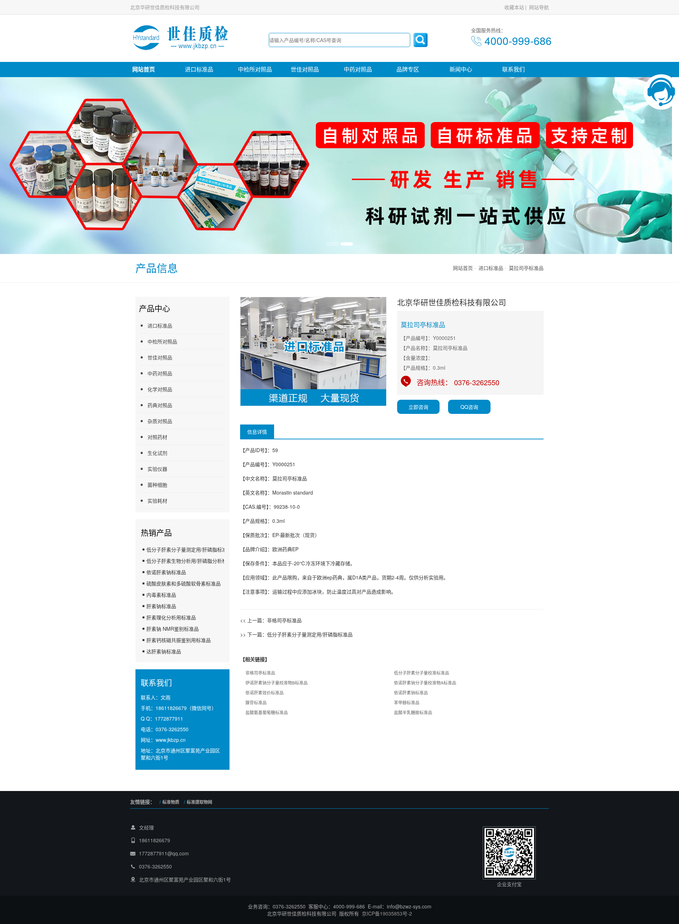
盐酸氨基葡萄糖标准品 (266, 712)
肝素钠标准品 (161, 606)
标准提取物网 (199, 802)
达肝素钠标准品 (163, 651)
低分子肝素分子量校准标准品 (421, 673)
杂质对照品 (159, 421)
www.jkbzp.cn (171, 739)
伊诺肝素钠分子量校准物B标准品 (276, 683)
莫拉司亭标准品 (526, 267)
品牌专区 (407, 69)
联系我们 (513, 69)
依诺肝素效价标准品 (264, 692)
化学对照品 (159, 389)
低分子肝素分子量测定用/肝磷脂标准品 (189, 549)
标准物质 (170, 802)
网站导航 (539, 7)
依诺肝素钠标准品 (166, 572)
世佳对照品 (305, 69)
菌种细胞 (157, 484)
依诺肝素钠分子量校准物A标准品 (425, 683)
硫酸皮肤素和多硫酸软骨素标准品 (183, 583)
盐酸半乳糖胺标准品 (413, 712)
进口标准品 (199, 69)
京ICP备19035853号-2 (387, 913)
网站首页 (143, 69)
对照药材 (157, 436)
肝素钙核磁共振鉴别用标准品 (178, 639)
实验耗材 (157, 500)
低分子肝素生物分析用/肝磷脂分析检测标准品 (196, 560)
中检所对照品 (255, 69)
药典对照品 (159, 405)
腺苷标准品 (256, 702)
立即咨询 (418, 406)
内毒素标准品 (161, 594)
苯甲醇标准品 (406, 702)
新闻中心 (460, 69)
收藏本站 (514, 7)
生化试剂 (157, 452)
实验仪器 (157, 468)
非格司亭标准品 (284, 620)
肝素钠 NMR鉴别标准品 (172, 628)
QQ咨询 (469, 406)
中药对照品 (358, 69)
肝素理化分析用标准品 (171, 617)
